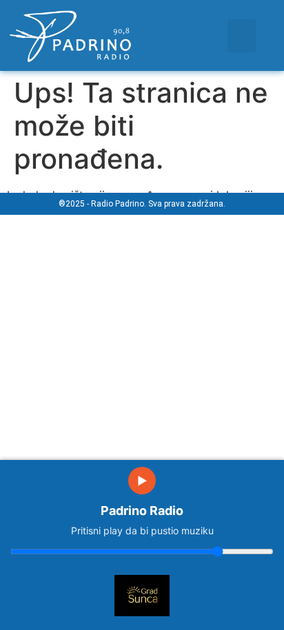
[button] (241, 35)
